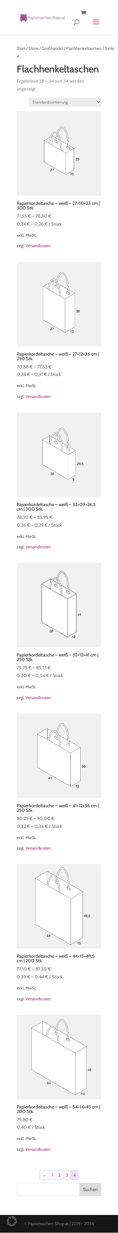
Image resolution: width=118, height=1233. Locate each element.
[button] (12, 1221)
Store (33, 48)
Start (21, 48)
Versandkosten (38, 245)
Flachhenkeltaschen (84, 48)
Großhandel (52, 48)
